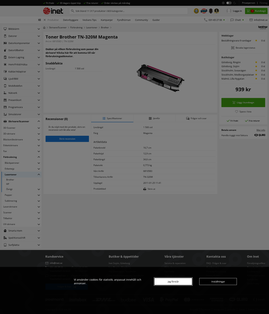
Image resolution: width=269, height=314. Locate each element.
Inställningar (218, 281)
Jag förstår (173, 281)
